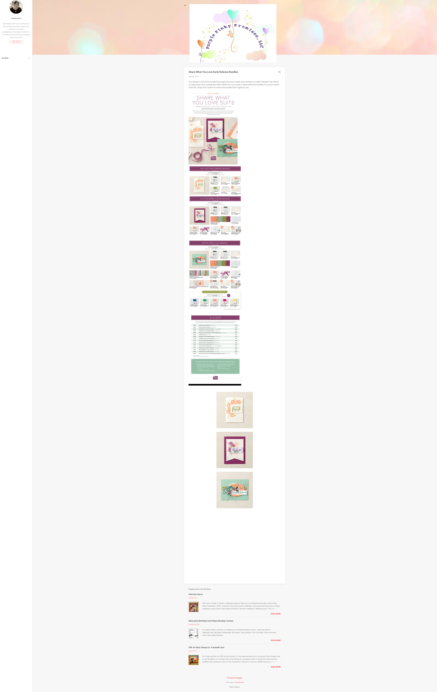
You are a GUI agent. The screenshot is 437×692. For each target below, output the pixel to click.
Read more (276, 614)
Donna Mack (16, 18)
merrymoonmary (239, 682)
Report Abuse (235, 687)
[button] (279, 72)
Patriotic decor (196, 594)
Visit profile (16, 42)
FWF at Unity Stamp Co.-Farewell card (206, 647)
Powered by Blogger (234, 678)
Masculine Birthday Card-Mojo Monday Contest (211, 621)
